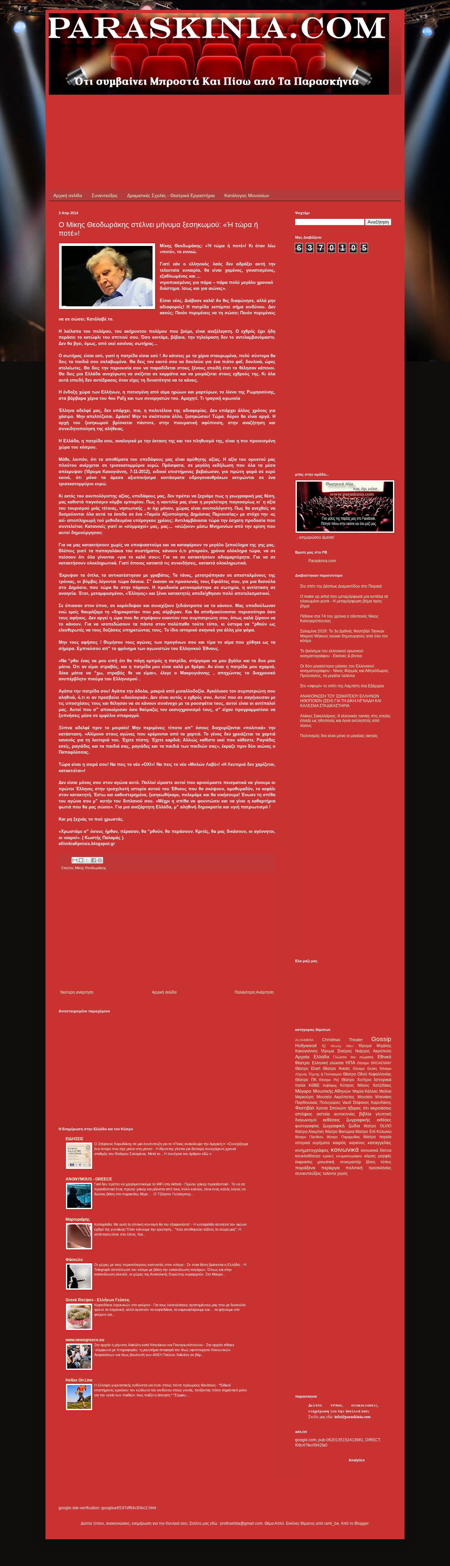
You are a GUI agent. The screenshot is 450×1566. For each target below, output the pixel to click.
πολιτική (354, 1167)
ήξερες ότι (358, 1107)
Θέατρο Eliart (307, 1068)
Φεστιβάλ (304, 1107)
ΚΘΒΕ (314, 1085)
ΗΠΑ (350, 1062)
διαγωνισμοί (306, 1120)
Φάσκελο (74, 1259)
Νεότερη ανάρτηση (77, 992)
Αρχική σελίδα (67, 195)
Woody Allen (342, 1046)
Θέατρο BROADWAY (374, 1063)
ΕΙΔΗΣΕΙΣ (74, 1139)
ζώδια (354, 1125)
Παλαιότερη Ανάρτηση (254, 992)
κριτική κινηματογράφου (342, 1156)
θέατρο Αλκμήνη (309, 1131)
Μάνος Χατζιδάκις (374, 1085)
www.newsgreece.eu (85, 1340)
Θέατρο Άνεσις (336, 1068)
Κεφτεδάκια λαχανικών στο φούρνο (122, 1305)
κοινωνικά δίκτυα (376, 1150)
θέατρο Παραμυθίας (343, 1137)
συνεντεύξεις (308, 1173)
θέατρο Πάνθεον (309, 1137)
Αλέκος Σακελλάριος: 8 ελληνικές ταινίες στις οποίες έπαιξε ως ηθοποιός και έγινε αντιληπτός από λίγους (345, 721)
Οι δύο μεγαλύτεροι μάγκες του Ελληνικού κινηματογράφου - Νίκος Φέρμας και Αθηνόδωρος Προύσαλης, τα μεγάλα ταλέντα (344, 671)
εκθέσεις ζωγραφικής (347, 1119)
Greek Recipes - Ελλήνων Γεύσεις (97, 1300)
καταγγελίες (379, 1142)
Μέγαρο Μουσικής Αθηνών (323, 1091)
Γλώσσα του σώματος (353, 1057)
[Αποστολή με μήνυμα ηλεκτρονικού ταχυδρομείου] (74, 860)
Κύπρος (347, 1085)
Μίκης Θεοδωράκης (90, 868)
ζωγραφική (334, 1125)
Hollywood (306, 1045)
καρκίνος (357, 1142)
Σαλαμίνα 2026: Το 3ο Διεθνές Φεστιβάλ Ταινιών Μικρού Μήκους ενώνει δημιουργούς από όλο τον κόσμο (344, 636)
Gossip (381, 1039)
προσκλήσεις (380, 1168)
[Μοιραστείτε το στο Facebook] (93, 860)
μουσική (326, 1161)
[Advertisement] (178, 109)
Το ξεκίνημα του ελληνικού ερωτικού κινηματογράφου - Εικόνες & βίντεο (331, 653)
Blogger (361, 1523)
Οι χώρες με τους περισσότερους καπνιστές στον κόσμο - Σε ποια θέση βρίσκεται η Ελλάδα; (167, 1265)
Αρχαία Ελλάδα (312, 1056)
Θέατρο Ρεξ (329, 1080)
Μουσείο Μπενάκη (374, 1097)
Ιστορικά (382, 1079)
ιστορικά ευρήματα (312, 1142)
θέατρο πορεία (377, 1137)
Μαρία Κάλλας (365, 1091)
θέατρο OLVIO (377, 1126)
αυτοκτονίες (344, 1114)
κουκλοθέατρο (308, 1156)
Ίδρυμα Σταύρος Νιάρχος (345, 1051)
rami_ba (331, 1523)
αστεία (323, 1113)
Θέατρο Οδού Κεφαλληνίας (367, 1074)
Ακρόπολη (382, 1051)
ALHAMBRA (304, 1040)
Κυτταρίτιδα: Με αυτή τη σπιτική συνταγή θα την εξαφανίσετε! (142, 1224)
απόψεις (303, 1113)
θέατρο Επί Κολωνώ (373, 1131)
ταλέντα (329, 1173)
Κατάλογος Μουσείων (246, 195)
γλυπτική (383, 1114)
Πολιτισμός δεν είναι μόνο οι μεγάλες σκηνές (339, 735)
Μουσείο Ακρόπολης (336, 1097)
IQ (324, 1046)
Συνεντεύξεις (105, 195)
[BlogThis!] (81, 860)
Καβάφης (330, 1085)
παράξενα (305, 1167)
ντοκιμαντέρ (350, 1162)
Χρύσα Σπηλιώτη (331, 1108)
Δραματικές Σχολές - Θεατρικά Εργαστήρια (171, 195)
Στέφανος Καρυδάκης (372, 1102)
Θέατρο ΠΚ (306, 1079)
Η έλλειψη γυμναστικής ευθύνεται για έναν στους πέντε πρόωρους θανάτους (155, 1385)
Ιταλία (300, 1085)
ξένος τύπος (378, 1162)
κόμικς (370, 1156)
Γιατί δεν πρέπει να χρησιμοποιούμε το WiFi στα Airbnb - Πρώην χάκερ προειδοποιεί (161, 1184)
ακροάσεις (380, 1107)
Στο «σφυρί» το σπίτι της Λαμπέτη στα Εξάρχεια (342, 686)
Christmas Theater (342, 1040)
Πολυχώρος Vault (335, 1102)
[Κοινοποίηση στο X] (87, 860)
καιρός (339, 1142)
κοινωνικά (345, 1149)
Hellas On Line (79, 1380)
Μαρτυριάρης (78, 1219)
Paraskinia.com (322, 561)
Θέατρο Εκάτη (365, 1069)
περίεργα (330, 1167)
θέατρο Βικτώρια (339, 1131)
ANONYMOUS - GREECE (89, 1179)
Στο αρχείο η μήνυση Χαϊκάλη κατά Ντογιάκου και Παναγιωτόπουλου (149, 1345)
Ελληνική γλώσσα (328, 1063)
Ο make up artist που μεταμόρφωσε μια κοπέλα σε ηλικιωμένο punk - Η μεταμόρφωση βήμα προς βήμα (344, 601)
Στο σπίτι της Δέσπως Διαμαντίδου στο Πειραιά (341, 586)
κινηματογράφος (312, 1150)
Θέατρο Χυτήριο (356, 1079)
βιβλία (365, 1113)
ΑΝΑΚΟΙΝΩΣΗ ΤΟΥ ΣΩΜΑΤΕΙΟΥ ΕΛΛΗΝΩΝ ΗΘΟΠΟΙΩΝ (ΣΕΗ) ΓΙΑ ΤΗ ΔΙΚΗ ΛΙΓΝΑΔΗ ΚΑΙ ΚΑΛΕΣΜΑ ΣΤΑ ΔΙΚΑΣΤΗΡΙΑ (340, 701)
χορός (342, 1173)
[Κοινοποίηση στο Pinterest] (100, 860)
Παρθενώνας (306, 1102)
